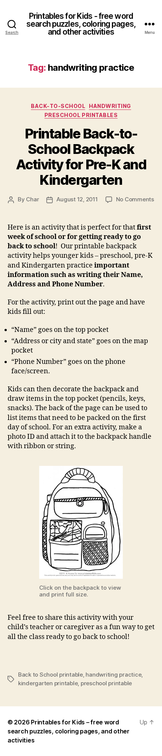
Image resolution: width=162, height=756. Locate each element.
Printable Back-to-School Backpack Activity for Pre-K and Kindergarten (81, 156)
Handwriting (110, 106)
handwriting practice (113, 674)
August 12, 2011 (77, 199)
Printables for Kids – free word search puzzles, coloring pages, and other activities (69, 731)
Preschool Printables (81, 115)
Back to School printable (50, 674)
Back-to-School (58, 106)
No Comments (135, 199)
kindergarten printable (48, 683)
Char (32, 199)
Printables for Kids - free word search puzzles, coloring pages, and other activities (81, 24)
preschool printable (106, 683)
